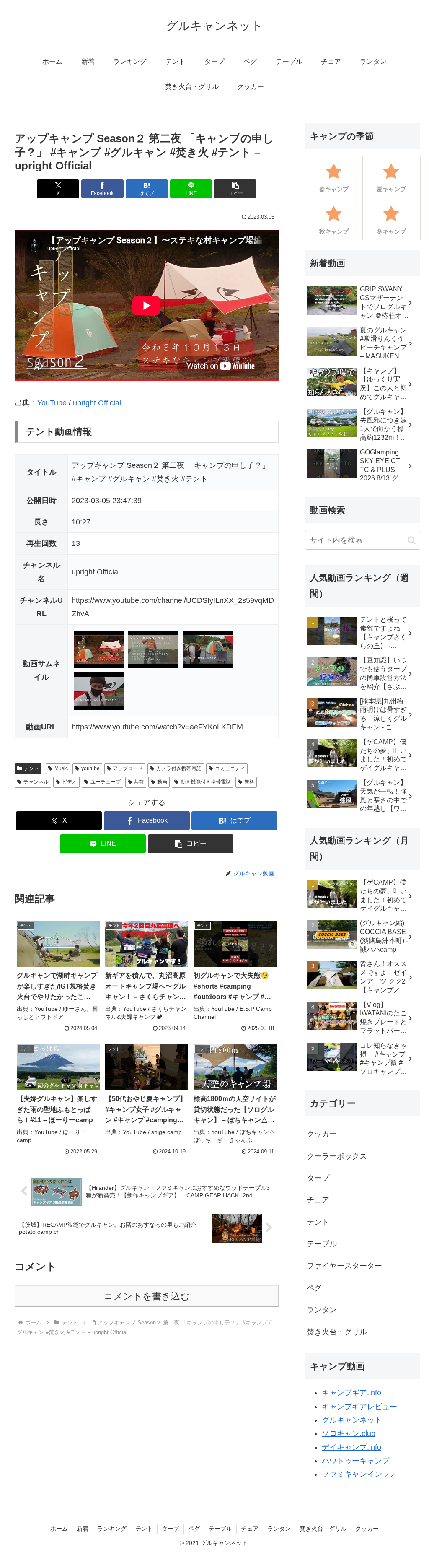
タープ (170, 1528)
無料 (249, 782)
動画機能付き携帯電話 (206, 782)
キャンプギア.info (351, 1393)
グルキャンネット (352, 1420)
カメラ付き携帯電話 (179, 768)
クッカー (367, 1528)
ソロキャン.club (348, 1433)
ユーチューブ (105, 782)
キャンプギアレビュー (359, 1406)
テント (31, 768)
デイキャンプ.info (351, 1447)
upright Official (97, 403)
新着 (82, 1528)
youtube (90, 768)
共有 (139, 782)
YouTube (52, 403)
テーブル (220, 1528)
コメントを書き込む (147, 1296)
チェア (249, 1528)
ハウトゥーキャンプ (356, 1460)
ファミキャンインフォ (359, 1474)
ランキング (112, 1528)
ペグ (194, 1528)
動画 (162, 782)
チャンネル (36, 782)
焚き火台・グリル (323, 1528)
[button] (235, 188)
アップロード (128, 768)
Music (61, 768)
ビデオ (69, 782)
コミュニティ (230, 768)
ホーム (59, 1528)
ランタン (279, 1528)
